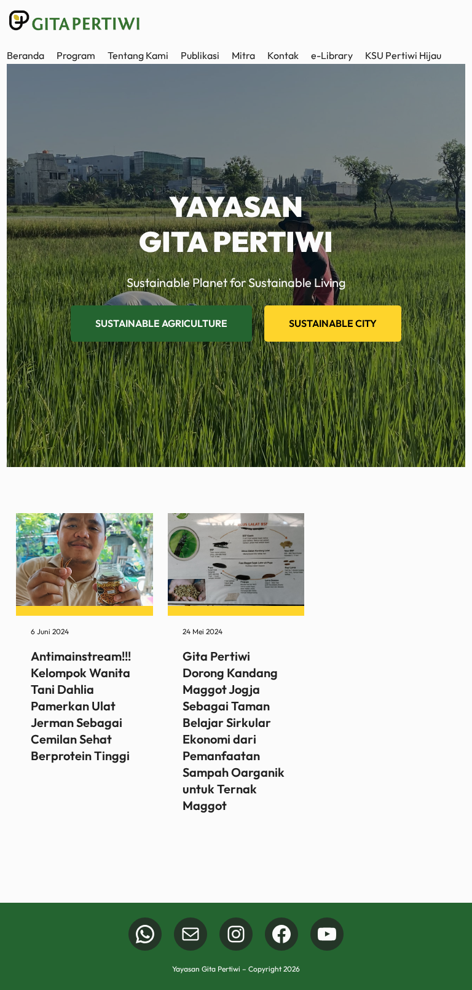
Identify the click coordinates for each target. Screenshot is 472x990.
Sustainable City (333, 323)
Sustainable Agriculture (161, 323)
